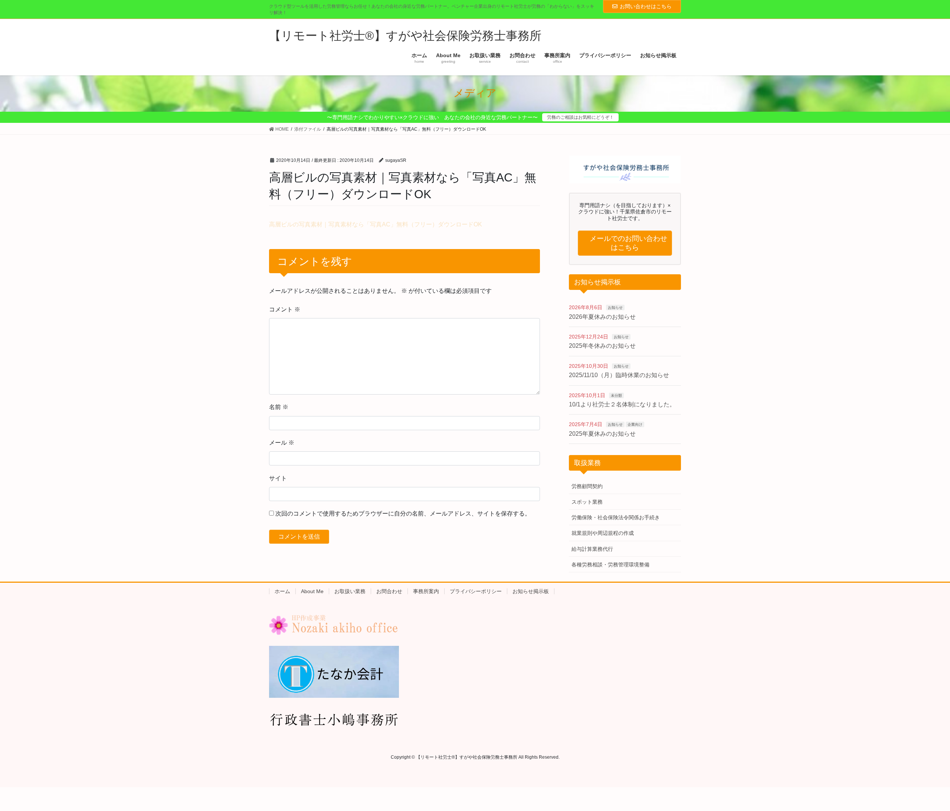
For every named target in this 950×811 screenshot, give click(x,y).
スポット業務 (587, 502)
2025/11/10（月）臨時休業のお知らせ (619, 375)
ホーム (282, 591)
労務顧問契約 (587, 486)
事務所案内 (426, 591)
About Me (312, 591)
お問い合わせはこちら (646, 6)
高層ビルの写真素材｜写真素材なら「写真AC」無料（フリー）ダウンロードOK (375, 224)
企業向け (635, 424)
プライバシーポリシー (476, 591)
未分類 (616, 395)
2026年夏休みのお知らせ (602, 317)
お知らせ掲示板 (530, 591)
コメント (284, 309)
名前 (278, 407)
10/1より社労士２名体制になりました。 (622, 404)
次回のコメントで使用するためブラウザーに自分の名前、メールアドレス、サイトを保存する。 (403, 513)
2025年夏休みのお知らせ (602, 434)
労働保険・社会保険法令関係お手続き (615, 517)
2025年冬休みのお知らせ (602, 346)
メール (281, 442)
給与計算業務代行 (592, 549)
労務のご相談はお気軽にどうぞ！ (580, 117)
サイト (278, 478)
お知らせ (615, 307)
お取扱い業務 (350, 591)
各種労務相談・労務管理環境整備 (610, 565)
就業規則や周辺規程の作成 (602, 533)
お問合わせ (389, 591)
